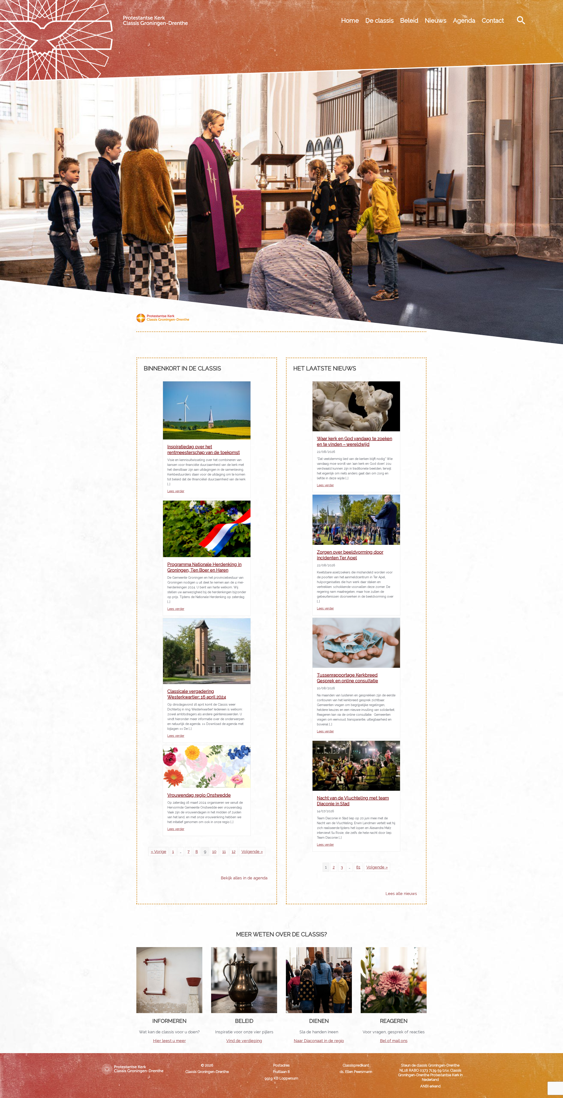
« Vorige (158, 851)
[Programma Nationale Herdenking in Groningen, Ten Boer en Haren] (206, 528)
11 (224, 851)
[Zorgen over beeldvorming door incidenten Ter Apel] (356, 519)
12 (234, 851)
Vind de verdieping (244, 1040)
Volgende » (252, 851)
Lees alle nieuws (401, 893)
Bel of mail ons (394, 1040)
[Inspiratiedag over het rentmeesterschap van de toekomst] (206, 410)
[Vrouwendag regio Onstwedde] (206, 766)
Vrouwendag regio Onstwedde (199, 795)
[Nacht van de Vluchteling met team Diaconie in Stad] (356, 765)
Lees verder (175, 491)
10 (214, 851)
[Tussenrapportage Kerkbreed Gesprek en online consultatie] (356, 642)
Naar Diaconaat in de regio (319, 1040)
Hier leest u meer (169, 1040)
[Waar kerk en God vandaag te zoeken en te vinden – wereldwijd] (356, 406)
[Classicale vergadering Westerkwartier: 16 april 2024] (206, 650)
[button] (521, 20)
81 (358, 867)
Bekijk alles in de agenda (244, 878)
